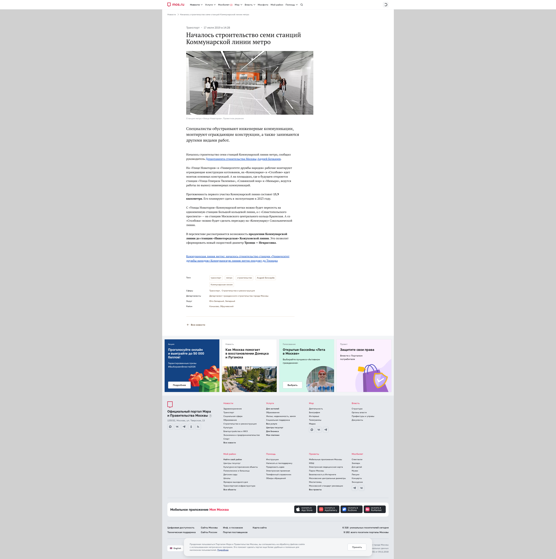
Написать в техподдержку (279, 463)
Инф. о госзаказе (233, 527)
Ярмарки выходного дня (235, 482)
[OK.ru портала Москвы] (191, 426)
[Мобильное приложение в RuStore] (352, 509)
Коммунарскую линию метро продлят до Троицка (244, 261)
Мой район (229, 453)
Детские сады (230, 474)
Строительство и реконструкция (238, 290)
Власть (356, 403)
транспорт (216, 277)
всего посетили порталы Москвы (366, 532)
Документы (357, 420)
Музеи (355, 470)
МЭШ (311, 463)
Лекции (355, 474)
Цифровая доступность (180, 527)
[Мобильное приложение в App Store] (305, 509)
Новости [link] (195, 4)
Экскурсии (357, 482)
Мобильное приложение (199, 509)
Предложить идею (275, 467)
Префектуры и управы (363, 416)
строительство (244, 277)
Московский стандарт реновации (326, 485)
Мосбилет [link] (223, 4)
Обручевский (227, 306)
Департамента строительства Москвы (231, 159)
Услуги (270, 403)
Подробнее (222, 550)
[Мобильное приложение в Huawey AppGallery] (328, 509)
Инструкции (272, 459)
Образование (230, 420)
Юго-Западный (216, 301)
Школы (226, 478)
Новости (171, 14)
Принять (357, 547)
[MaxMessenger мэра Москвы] (312, 429)
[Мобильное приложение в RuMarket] (375, 509)
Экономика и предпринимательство (241, 435)
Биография (314, 412)
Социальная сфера (232, 416)
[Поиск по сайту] (301, 4)
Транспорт (193, 27)
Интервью (314, 416)
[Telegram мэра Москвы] (326, 429)
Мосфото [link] (263, 4)
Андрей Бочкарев (269, 159)
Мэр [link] (237, 4)
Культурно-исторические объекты (240, 467)
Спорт (226, 439)
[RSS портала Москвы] (198, 426)
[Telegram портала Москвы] (184, 426)
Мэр (311, 403)
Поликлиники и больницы (236, 470)
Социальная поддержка (278, 420)
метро (229, 277)
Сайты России (209, 532)
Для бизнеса (272, 431)
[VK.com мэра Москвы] (319, 429)
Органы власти (359, 412)
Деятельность (316, 408)
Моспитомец (315, 482)
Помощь (271, 453)
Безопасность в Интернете (322, 474)
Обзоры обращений (276, 478)
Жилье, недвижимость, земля (281, 416)
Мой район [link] (277, 4)
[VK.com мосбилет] (361, 488)
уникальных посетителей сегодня (365, 527)
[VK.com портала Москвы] (177, 426)
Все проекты (315, 489)
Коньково (214, 306)
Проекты (314, 453)
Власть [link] (249, 4)
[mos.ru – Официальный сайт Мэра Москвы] (176, 4)
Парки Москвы (316, 470)
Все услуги (271, 423)
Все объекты (229, 489)
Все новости (198, 324)
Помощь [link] (290, 4)
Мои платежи (272, 435)
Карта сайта (260, 527)
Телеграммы (315, 420)
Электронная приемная (278, 470)
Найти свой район (232, 459)
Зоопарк (356, 463)
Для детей (357, 467)
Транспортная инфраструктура (239, 485)
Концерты (357, 478)
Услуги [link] (209, 4)
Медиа (312, 423)
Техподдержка (181, 532)
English (177, 548)
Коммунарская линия (222, 284)
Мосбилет (357, 453)
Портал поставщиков (235, 532)
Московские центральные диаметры (327, 478)
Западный (230, 301)
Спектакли (357, 459)
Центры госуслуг (274, 427)
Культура (228, 427)
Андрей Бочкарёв (266, 277)
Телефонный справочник (278, 474)
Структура (357, 408)
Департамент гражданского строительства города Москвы (238, 296)
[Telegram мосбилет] (354, 488)
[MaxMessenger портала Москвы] (170, 426)
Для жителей (272, 408)
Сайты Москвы (209, 527)
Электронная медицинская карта (326, 467)
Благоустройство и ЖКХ (235, 431)
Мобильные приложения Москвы (325, 459)
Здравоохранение (232, 408)
